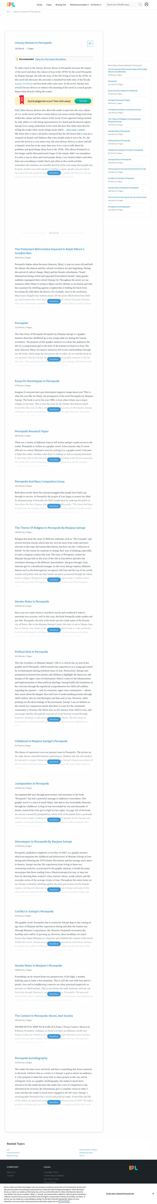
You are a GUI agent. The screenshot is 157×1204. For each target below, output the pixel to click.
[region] (78, 1194)
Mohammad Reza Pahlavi (88, 1150)
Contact (10, 1175)
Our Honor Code (51, 1179)
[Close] (153, 1193)
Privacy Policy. (64, 1201)
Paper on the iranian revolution (50, 59)
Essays (39, 4)
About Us (11, 1172)
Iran (20, 114)
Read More (54, 301)
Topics (49, 4)
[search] (140, 4)
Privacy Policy (50, 1182)
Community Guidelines (54, 1175)
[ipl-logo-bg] (12, 4)
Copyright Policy (51, 1172)
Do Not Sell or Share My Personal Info (120, 1193)
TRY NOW (83, 101)
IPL (8, 12)
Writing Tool (61, 4)
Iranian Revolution (13, 1153)
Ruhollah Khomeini (85, 1153)
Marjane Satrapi (12, 1156)
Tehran (81, 1156)
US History (95, 4)
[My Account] (147, 4)
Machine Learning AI (78, 4)
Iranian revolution (24, 83)
